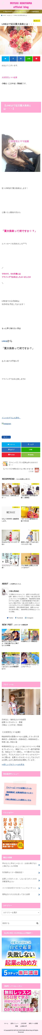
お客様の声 (23, 1026)
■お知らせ (7, 437)
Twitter (11, 618)
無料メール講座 (33, 1023)
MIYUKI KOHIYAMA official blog (21, 5)
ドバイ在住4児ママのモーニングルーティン (19, 888)
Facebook (20, 618)
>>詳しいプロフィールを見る (13, 764)
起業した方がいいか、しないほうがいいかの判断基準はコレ (19, 880)
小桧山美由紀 (14, 591)
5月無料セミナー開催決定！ (13, 872)
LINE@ (4, 341)
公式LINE (23, 1023)
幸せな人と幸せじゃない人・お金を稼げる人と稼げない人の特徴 (19, 864)
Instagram (30, 618)
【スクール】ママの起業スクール (19, 788)
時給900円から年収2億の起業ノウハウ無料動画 (22, 11)
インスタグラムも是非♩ (11, 418)
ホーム (6, 1023)
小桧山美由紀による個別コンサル (18, 799)
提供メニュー (14, 1023)
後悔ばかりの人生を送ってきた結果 (16, 894)
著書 (16, 1026)
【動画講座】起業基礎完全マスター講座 (19, 793)
